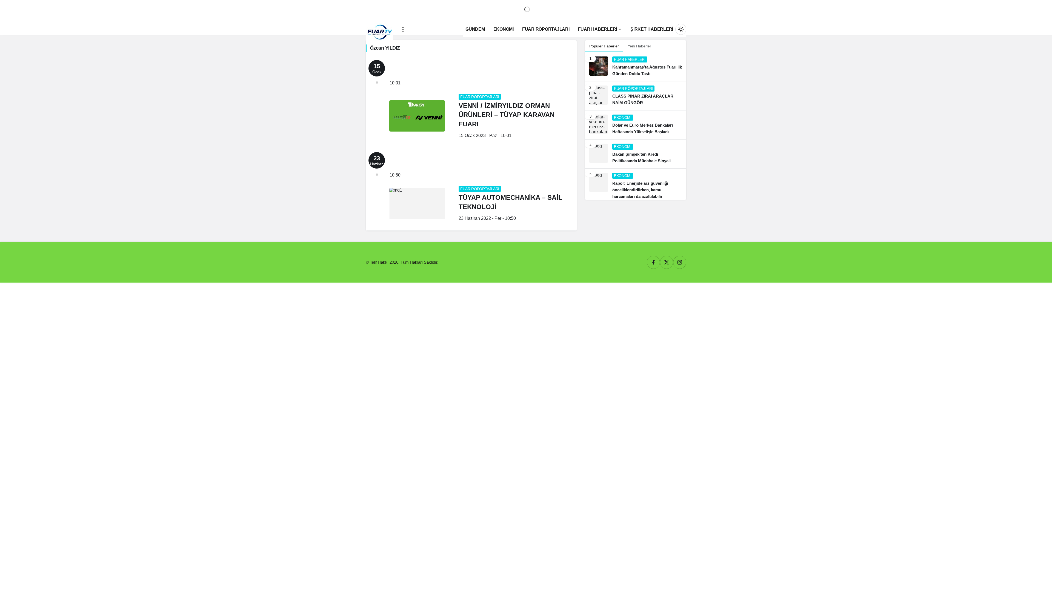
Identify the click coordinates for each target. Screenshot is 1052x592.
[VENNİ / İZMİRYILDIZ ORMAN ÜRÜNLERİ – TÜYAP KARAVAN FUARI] (471, 102)
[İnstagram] (679, 262)
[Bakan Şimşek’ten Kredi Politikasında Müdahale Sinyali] (635, 154)
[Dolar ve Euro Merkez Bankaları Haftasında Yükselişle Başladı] (635, 124)
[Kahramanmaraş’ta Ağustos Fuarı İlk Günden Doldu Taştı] (635, 66)
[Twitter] (666, 262)
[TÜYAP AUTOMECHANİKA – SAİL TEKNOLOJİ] (471, 189)
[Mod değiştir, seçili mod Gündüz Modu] (680, 29)
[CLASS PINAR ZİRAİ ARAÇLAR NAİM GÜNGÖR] (635, 95)
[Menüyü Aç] (403, 29)
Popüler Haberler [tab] (604, 46)
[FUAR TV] (379, 29)
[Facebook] (653, 262)
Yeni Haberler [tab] (639, 46)
